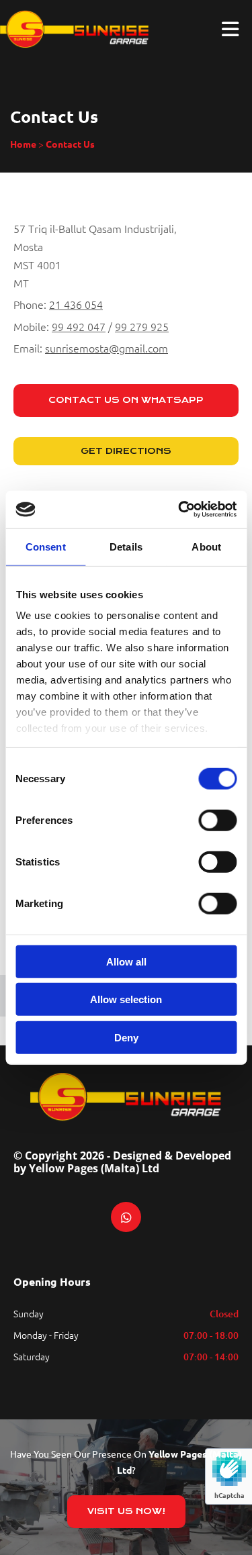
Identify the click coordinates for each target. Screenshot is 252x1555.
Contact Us (70, 144)
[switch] (217, 820)
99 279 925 (142, 326)
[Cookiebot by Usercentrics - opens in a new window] (179, 509)
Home (23, 144)
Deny (126, 1037)
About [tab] (206, 546)
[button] (126, 400)
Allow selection (126, 999)
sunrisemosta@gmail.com (106, 347)
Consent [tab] (46, 546)
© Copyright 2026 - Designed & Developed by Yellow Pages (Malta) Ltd (122, 1162)
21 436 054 (76, 304)
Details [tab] (126, 546)
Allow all (126, 961)
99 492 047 (79, 326)
